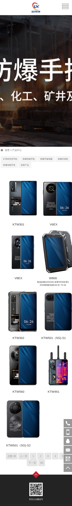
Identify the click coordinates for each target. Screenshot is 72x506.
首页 (7, 150)
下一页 (32, 462)
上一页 (23, 456)
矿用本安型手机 (10, 159)
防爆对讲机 (63, 159)
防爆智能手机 (29, 159)
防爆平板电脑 (46, 159)
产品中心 (17, 150)
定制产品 (25, 165)
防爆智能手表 (9, 165)
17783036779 (68, 432)
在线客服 (68, 441)
